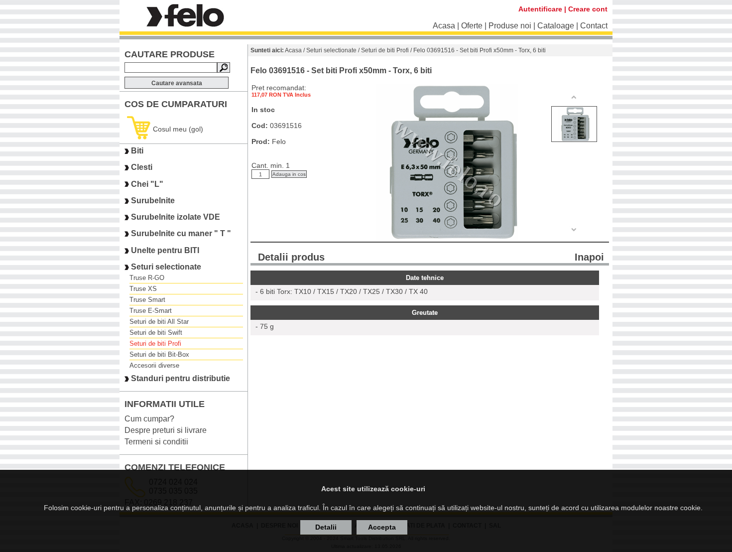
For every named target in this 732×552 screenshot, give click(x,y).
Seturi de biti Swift (155, 332)
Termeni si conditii (156, 441)
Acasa (444, 25)
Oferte (472, 25)
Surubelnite (153, 200)
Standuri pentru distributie (180, 379)
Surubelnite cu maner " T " (181, 234)
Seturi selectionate (166, 267)
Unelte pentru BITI (165, 250)
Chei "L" (147, 184)
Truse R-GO (146, 277)
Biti (137, 150)
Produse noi (509, 25)
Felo (279, 141)
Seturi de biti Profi (155, 343)
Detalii (326, 527)
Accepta (382, 527)
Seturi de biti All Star (159, 321)
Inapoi (589, 257)
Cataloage (555, 25)
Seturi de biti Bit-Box (159, 354)
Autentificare (540, 9)
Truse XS (143, 288)
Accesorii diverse (154, 365)
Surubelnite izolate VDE (175, 217)
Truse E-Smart (150, 310)
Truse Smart (147, 299)
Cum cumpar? (149, 418)
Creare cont (588, 9)
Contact (594, 25)
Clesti (141, 167)
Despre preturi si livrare (165, 430)
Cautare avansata (176, 83)
